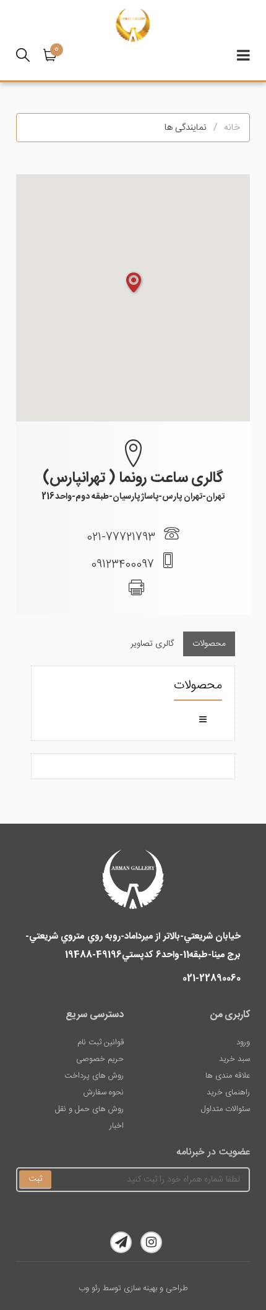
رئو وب (89, 1288)
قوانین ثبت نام (100, 1042)
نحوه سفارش (104, 1092)
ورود (243, 1042)
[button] (53, 55)
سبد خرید (234, 1059)
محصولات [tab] (209, 643)
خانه (232, 127)
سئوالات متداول (225, 1109)
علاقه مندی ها (227, 1076)
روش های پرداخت (94, 1076)
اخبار (116, 1126)
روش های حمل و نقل (89, 1109)
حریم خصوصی (100, 1059)
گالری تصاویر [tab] (152, 643)
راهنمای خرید (228, 1092)
